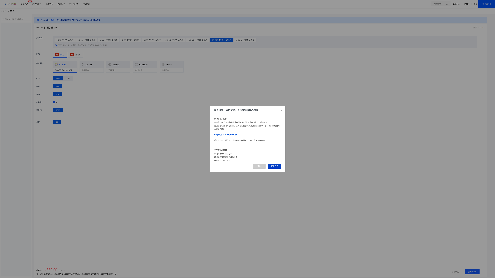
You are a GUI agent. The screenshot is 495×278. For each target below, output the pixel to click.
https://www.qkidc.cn (225, 134)
